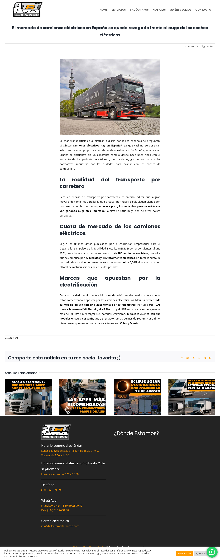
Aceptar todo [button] (184, 553)
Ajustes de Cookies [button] (205, 553)
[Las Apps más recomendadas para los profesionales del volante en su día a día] (82, 380)
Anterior (193, 46)
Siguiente (207, 46)
